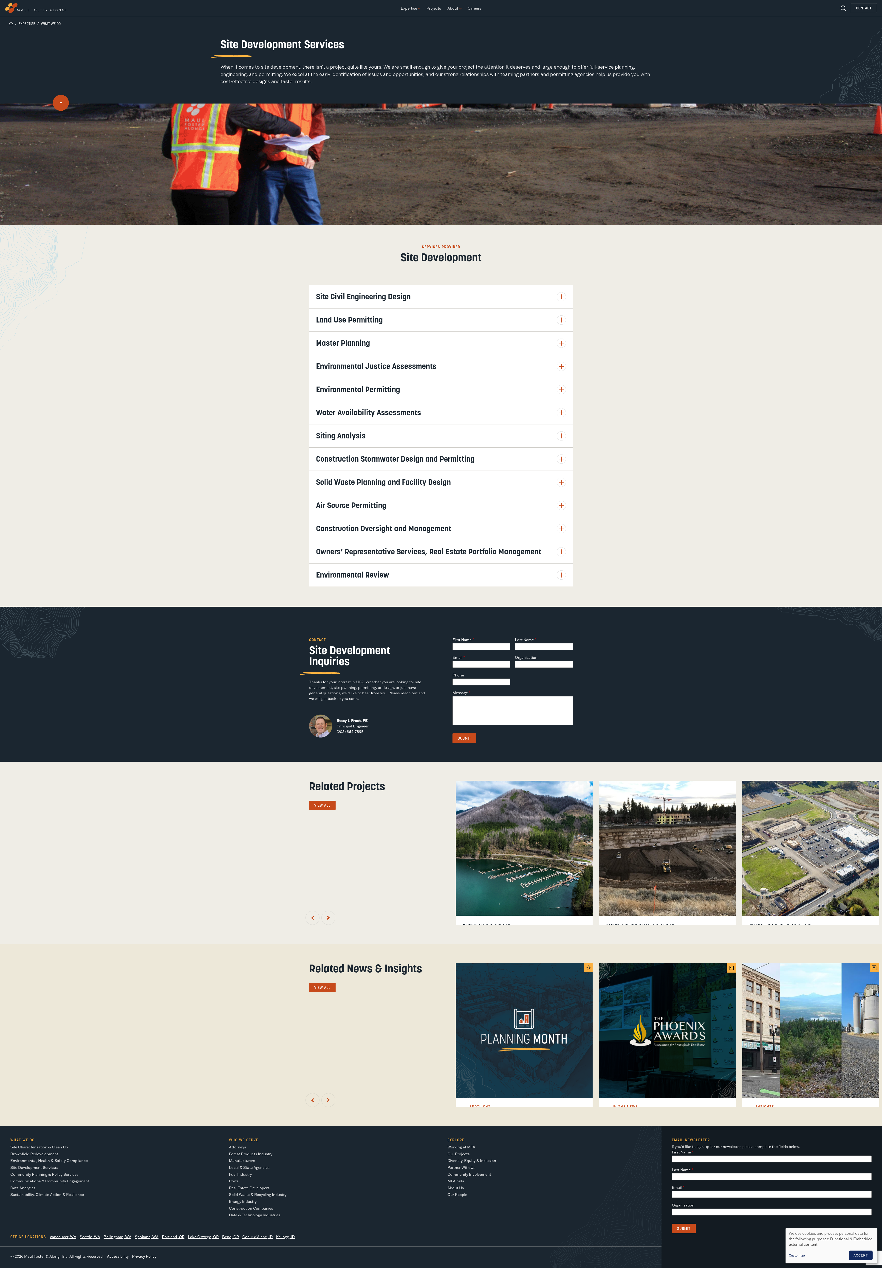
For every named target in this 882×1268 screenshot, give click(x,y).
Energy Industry (243, 1201)
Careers (474, 8)
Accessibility (118, 1256)
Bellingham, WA (117, 1236)
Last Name (524, 639)
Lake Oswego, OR (203, 1236)
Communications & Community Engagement (49, 1181)
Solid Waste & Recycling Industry (257, 1194)
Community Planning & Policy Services (44, 1174)
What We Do (51, 23)
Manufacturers (242, 1160)
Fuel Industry (240, 1174)
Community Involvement (469, 1174)
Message (460, 692)
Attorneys (237, 1147)
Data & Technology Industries (254, 1215)
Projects (434, 8)
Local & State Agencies (249, 1167)
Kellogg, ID (285, 1236)
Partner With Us (461, 1167)
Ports (233, 1181)
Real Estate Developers (249, 1188)
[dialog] (831, 1245)
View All (322, 805)
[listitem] (524, 853)
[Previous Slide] (312, 918)
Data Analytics (22, 1188)
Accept (861, 1255)
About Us (455, 1188)
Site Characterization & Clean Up (39, 1147)
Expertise (409, 8)
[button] (441, 296)
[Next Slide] (328, 918)
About (452, 8)
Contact (864, 8)
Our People (457, 1194)
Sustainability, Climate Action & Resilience (47, 1194)
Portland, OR (173, 1236)
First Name (462, 639)
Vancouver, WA (63, 1236)
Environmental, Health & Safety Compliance (49, 1160)
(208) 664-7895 (350, 731)
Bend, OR (230, 1236)
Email (457, 657)
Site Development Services (34, 1167)
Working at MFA (461, 1147)
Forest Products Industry (250, 1154)
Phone (458, 675)
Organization (526, 657)
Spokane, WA (146, 1236)
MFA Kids (455, 1181)
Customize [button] (797, 1255)
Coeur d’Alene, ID (257, 1236)
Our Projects (458, 1154)
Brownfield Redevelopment (34, 1154)
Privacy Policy (144, 1256)
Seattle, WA (90, 1236)
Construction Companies (251, 1208)
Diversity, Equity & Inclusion (471, 1160)
